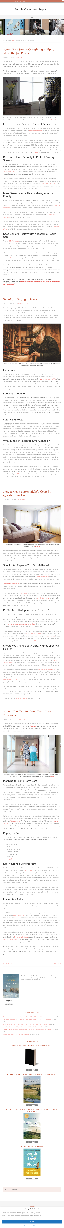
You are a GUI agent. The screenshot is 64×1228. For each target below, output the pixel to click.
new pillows (23, 593)
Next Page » (57, 963)
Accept (32, 1221)
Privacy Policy (36, 1225)
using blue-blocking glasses (36, 641)
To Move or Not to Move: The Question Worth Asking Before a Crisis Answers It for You (28, 1017)
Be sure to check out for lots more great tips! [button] (23, 698)
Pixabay (37, 546)
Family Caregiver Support (32, 9)
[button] (61, 1209)
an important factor (42, 577)
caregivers (31, 445)
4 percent (33, 726)
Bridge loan (10, 859)
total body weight (19, 915)
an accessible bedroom (24, 617)
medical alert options (48, 183)
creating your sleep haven (34, 633)
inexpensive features (21, 937)
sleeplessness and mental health (13, 679)
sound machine (50, 636)
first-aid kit (35, 152)
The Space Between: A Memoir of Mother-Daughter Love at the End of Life (31, 1110)
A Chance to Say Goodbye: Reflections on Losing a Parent (31, 1074)
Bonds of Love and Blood (32, 1146)
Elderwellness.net (22, 698)
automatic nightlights (10, 939)
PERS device (20, 474)
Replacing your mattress (11, 584)
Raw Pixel (54, 120)
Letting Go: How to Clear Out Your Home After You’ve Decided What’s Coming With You (28, 1019)
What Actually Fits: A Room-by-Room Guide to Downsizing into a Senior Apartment (26, 1024)
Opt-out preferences (28, 1225)
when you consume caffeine (46, 670)
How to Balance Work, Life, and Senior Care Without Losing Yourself (22, 1027)
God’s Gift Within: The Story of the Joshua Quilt (31, 1045)
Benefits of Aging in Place (20, 299)
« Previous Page (8, 963)
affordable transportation (11, 258)
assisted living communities (47, 379)
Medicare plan (14, 241)
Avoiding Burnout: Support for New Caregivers (16, 1034)
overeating (41, 790)
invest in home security (10, 171)
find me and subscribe (45, 1)
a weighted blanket (43, 598)
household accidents (35, 131)
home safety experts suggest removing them (21, 624)
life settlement (29, 870)
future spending (15, 821)
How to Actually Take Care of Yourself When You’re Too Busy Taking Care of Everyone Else (28, 1029)
